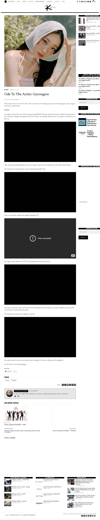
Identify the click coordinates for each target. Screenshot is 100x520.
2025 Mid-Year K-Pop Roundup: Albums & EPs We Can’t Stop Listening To (84, 504)
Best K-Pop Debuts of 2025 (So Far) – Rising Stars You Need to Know (85, 496)
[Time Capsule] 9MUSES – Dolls (15, 425)
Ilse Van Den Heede (12, 99)
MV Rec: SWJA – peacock (19, 501)
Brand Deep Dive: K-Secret (51, 479)
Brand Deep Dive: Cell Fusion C (52, 487)
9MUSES (7, 380)
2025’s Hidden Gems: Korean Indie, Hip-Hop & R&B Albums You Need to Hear (85, 490)
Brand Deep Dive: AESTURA (52, 494)
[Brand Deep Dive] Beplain (51, 501)
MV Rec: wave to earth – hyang (21, 487)
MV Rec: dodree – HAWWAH (20, 479)
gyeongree (13, 380)
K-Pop (6, 90)
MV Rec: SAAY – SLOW (18, 494)
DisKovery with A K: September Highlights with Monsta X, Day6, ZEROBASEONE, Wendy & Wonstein (84, 482)
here (24, 364)
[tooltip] (78, 1)
